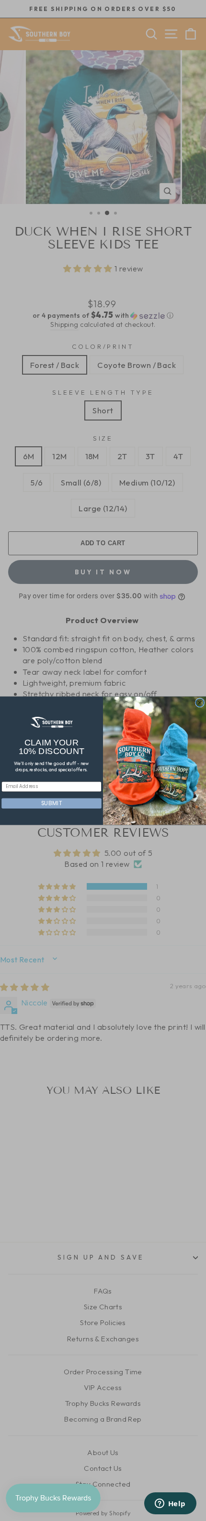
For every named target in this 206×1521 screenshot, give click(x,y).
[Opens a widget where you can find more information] (170, 1504)
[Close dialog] (200, 702)
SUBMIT (51, 803)
